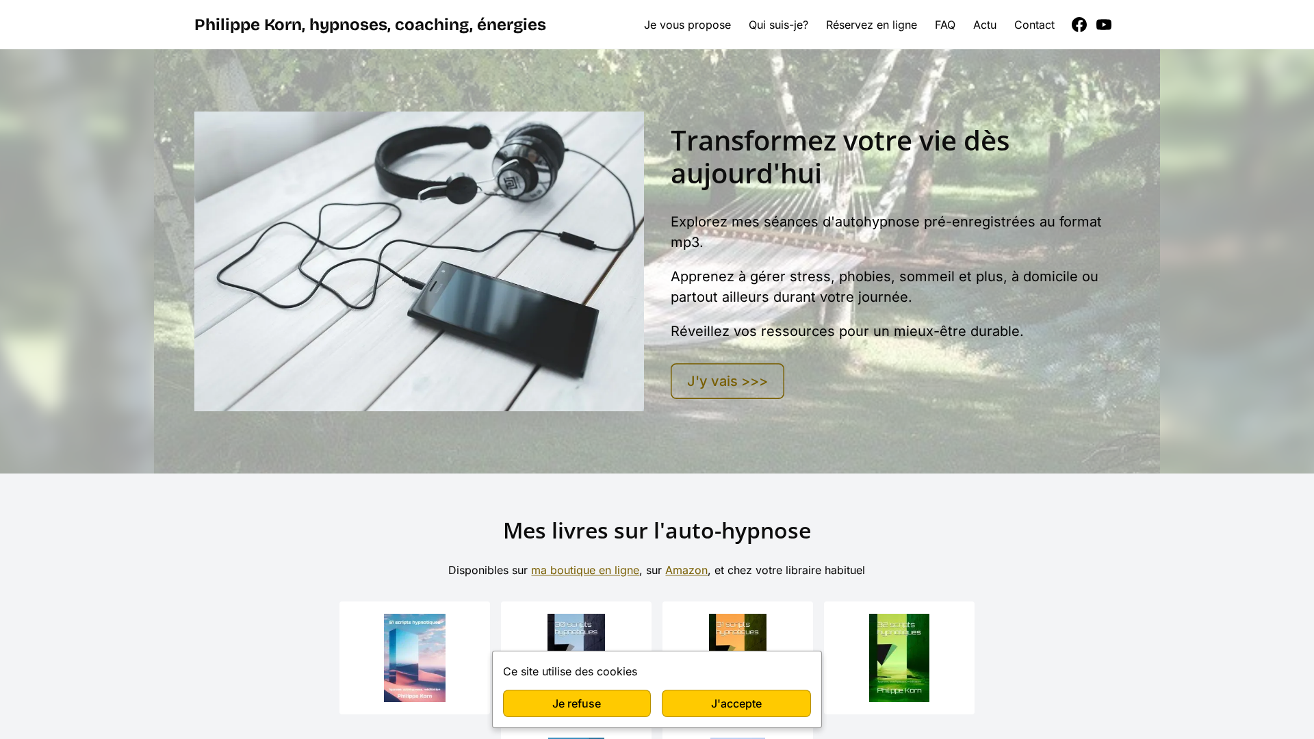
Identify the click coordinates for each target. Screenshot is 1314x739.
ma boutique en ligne (585, 570)
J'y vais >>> (727, 381)
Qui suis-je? (778, 24)
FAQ (945, 24)
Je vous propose (687, 24)
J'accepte (736, 703)
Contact (1034, 24)
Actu (984, 24)
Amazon (686, 570)
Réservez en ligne (871, 24)
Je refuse (576, 703)
